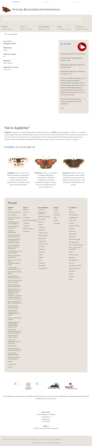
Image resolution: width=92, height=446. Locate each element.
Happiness (58, 439)
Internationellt (72, 234)
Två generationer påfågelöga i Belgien (13, 353)
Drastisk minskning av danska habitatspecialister (14, 285)
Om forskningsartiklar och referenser (15, 218)
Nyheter (10, 209)
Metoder (40, 224)
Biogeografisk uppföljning (30, 220)
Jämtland (40, 257)
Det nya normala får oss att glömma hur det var (14, 235)
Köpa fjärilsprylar (73, 260)
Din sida (10, 367)
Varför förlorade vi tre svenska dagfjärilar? (14, 222)
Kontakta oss (26, 231)
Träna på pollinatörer (74, 268)
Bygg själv (71, 263)
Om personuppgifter (54, 443)
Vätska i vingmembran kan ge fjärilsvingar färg (15, 281)
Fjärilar (71, 279)
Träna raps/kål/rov (73, 215)
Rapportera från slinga (44, 216)
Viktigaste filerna (42, 235)
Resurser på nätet (73, 255)
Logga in (77, 1)
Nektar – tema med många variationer (15, 318)
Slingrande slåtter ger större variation (13, 227)
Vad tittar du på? (12, 346)
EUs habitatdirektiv (74, 242)
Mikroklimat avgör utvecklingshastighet (13, 306)
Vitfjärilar (71, 212)
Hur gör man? (42, 219)
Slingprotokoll (42, 238)
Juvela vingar (72, 220)
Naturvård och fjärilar (74, 239)
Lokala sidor (41, 252)
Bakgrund (25, 209)
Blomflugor (72, 271)
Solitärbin (71, 276)
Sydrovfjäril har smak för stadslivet (14, 272)
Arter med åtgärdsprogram (76, 245)
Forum (62, 27)
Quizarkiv (71, 223)
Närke (40, 260)
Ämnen (56, 212)
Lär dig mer (81, 27)
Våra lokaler (41, 246)
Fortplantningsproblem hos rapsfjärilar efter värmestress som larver (14, 240)
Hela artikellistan (12, 215)
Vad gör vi (26, 212)
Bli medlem (15, 1)
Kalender (10, 361)
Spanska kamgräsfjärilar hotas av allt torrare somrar (15, 302)
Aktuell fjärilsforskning (14, 212)
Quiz (70, 209)
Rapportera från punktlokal (42, 213)
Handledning (41, 230)
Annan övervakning (74, 226)
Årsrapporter (26, 217)
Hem (5, 34)
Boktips (71, 252)
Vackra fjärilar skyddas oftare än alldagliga (14, 358)
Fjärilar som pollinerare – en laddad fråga (14, 256)
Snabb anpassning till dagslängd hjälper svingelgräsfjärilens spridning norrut (13, 324)
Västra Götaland (42, 268)
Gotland (40, 255)
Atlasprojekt (72, 237)
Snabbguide (41, 227)
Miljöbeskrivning (43, 233)
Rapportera (41, 209)
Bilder (55, 217)
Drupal (34, 439)
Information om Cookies (39, 443)
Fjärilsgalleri (57, 223)
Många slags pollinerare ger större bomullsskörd (14, 349)
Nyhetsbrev (26, 223)
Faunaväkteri (72, 231)
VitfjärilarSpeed (73, 217)
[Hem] (46, 8)
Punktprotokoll (42, 241)
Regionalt (71, 228)
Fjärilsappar (72, 257)
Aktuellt (6, 27)
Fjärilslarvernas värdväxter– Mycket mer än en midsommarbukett (14, 331)
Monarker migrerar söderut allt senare (13, 336)
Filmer (25, 215)
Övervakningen (43, 27)
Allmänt (56, 220)
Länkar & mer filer (43, 244)
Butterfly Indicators (28, 228)
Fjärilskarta (41, 249)
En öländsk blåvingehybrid (12, 231)
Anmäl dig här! (12, 364)
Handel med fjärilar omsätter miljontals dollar (14, 276)
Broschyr (40, 222)
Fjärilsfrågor (57, 215)
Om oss (25, 27)
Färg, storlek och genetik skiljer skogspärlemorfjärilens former (14, 262)
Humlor (71, 274)
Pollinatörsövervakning (75, 265)
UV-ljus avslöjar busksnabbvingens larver (14, 268)
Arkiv (62, 108)
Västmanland (41, 265)
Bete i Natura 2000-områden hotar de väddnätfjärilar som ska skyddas (14, 312)
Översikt (56, 209)
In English (46, 1)
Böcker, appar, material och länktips (75, 248)
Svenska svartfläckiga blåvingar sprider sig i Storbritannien (13, 246)
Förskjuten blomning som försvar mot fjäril (15, 252)
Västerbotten (41, 263)
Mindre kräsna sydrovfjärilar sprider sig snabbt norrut (14, 341)
